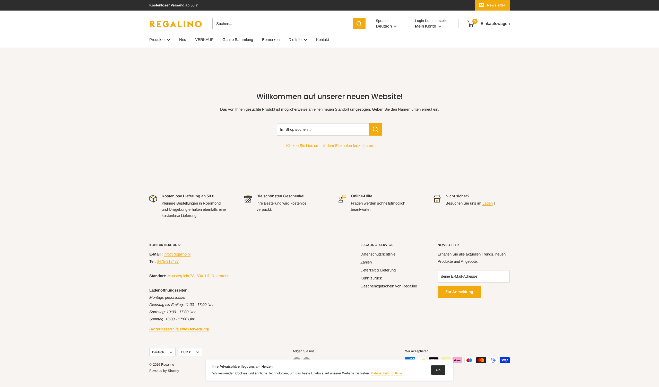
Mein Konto (426, 26)
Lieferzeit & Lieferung (378, 270)
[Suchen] (359, 23)
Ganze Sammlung (237, 39)
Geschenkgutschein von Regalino (388, 286)
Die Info (295, 39)
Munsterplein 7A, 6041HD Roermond (198, 276)
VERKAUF (204, 39)
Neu (182, 39)
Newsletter (496, 5)
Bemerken (271, 39)
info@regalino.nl (177, 254)
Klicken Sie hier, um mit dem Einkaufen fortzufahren (329, 145)
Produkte (156, 39)
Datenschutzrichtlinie (377, 254)
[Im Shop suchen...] (375, 129)
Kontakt (322, 39)
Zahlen (366, 262)
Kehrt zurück (371, 278)
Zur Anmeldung (459, 291)
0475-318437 (168, 261)
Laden (487, 203)
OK (438, 370)
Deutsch (158, 352)
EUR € (186, 352)
